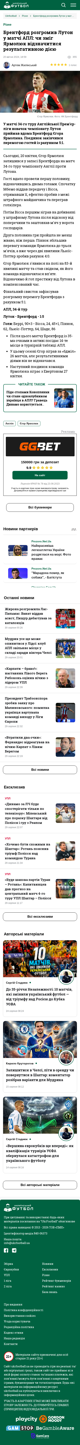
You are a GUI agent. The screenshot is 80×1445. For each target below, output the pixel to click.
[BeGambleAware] (55, 1428)
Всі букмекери (40, 507)
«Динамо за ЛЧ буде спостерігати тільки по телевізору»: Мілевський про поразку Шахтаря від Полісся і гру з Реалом (26, 813)
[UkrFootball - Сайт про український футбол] (15, 5)
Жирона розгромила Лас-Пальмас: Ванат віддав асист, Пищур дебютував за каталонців (28, 616)
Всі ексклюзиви (40, 916)
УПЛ (7, 798)
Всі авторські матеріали (40, 1185)
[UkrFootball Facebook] (6, 1250)
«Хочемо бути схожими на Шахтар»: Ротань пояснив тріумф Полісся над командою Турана (27, 851)
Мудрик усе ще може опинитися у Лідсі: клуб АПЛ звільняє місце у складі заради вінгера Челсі (28, 645)
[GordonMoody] (51, 1419)
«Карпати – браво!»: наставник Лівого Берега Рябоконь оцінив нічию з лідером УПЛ (26, 675)
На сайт (40, 475)
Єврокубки (11, 1269)
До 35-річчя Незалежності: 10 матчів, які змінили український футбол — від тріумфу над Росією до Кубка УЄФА (39, 996)
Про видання (13, 1304)
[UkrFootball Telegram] (14, 1250)
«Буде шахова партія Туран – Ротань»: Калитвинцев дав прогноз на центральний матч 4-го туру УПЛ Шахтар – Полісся (28, 888)
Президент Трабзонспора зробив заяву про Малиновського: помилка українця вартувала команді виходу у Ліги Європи (27, 710)
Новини (47, 1264)
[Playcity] (26, 1419)
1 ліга (7, 1281)
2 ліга (8, 1286)
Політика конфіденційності (23, 1310)
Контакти (11, 1344)
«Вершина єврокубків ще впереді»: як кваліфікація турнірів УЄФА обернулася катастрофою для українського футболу (40, 1153)
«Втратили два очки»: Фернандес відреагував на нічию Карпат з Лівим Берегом (27, 744)
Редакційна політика (19, 1327)
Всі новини (40, 770)
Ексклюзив (50, 1269)
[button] (63, 5)
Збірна (8, 1264)
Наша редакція (14, 1338)
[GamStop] (20, 1428)
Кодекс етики (13, 1332)
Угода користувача (17, 1321)
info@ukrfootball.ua (17, 1243)
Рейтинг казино (53, 1286)
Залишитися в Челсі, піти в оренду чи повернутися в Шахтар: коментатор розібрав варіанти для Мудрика (40, 1075)
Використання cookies (20, 1316)
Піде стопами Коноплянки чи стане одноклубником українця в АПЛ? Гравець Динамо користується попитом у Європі (27, 400)
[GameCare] (40, 1436)
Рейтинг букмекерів (56, 1281)
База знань (49, 1292)
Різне (7, 24)
